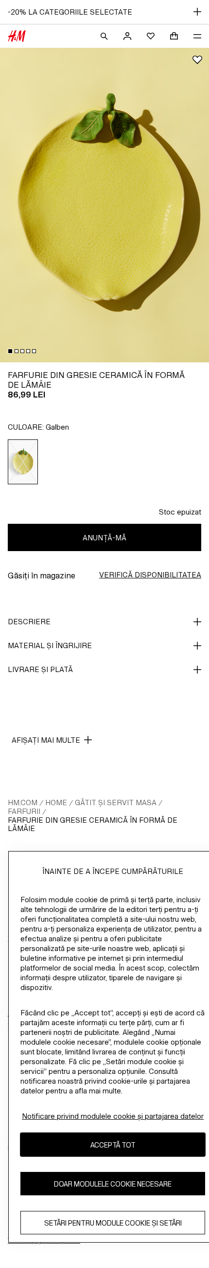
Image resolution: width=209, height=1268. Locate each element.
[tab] (10, 351)
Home (56, 802)
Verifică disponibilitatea (150, 575)
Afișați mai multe (46, 740)
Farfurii (24, 811)
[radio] (23, 462)
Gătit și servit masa (116, 802)
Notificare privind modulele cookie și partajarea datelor (113, 1116)
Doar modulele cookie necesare (113, 1184)
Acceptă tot (113, 1145)
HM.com (22, 802)
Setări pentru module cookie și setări (113, 1223)
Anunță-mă (104, 538)
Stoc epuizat (180, 512)
